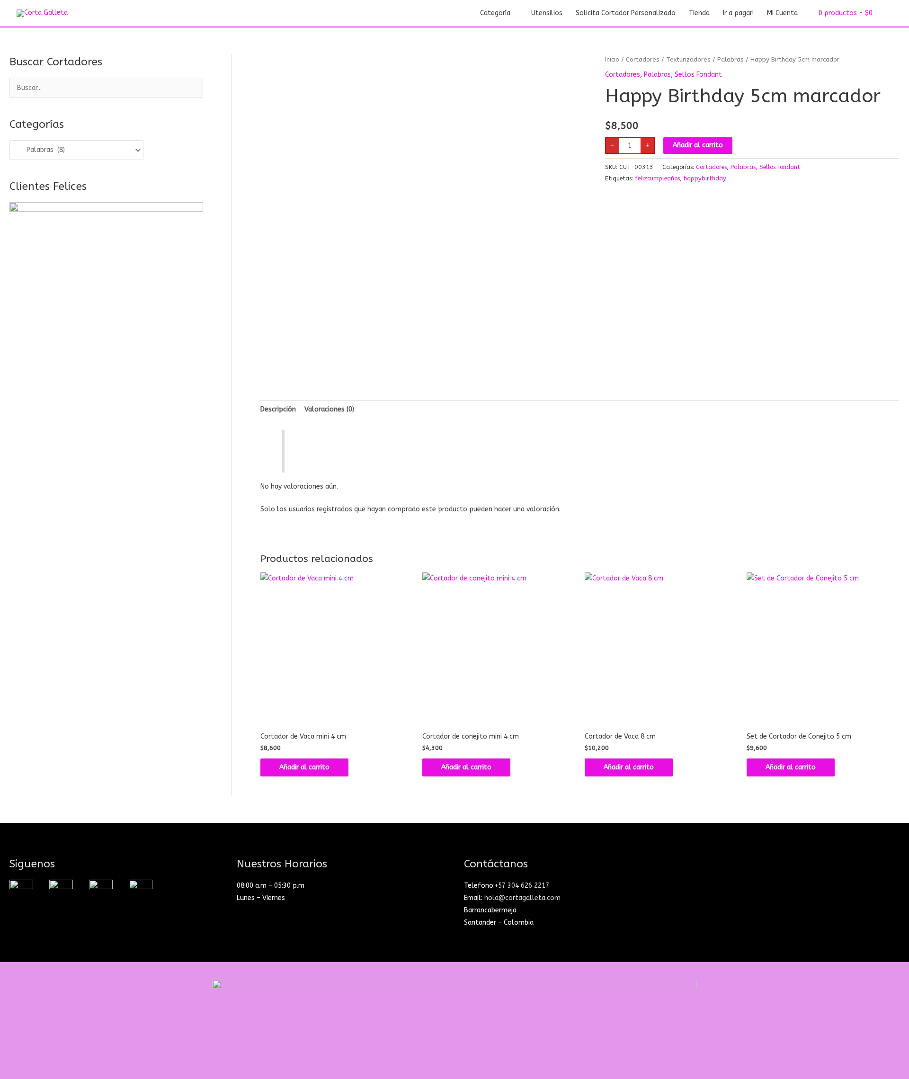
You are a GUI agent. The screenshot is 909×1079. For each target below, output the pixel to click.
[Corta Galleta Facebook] (61, 891)
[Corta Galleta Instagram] (21, 891)
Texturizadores (688, 59)
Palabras (730, 59)
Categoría (495, 13)
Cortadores (642, 59)
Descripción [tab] (278, 409)
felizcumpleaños (657, 178)
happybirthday (705, 178)
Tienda (699, 13)
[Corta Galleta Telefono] (140, 891)
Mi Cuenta (782, 13)
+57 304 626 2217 (522, 886)
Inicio (612, 59)
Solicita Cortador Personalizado (626, 13)
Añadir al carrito (698, 145)
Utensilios (546, 13)
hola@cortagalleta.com (522, 898)
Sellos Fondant (698, 75)
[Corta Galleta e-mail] (101, 891)
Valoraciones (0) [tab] (329, 409)
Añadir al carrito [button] (304, 767)
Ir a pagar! (738, 13)
